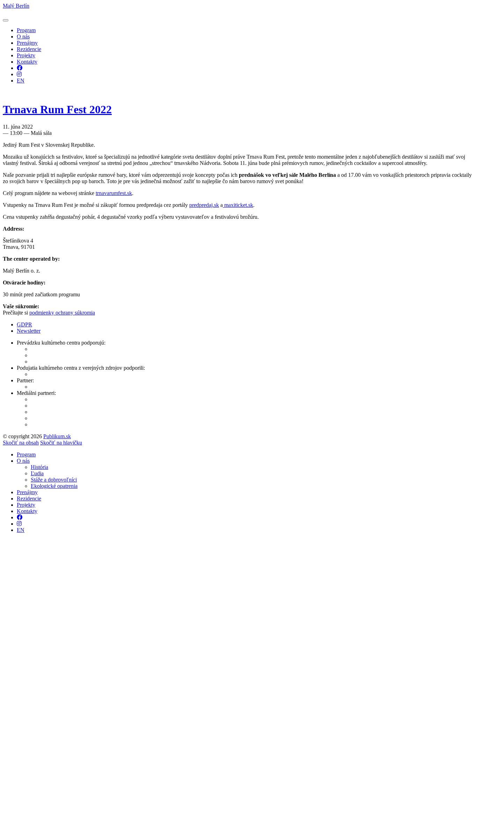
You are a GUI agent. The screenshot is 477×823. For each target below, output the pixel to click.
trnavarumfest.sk (114, 193)
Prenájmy (27, 43)
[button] (5, 20)
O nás (23, 36)
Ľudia (37, 473)
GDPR (24, 324)
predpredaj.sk (204, 205)
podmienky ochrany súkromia (62, 313)
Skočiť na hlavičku (61, 443)
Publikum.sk (57, 436)
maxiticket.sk (238, 205)
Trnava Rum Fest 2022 (57, 109)
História (39, 467)
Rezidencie (29, 49)
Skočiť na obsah (21, 443)
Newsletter (29, 331)
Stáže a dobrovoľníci (54, 480)
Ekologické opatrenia (54, 486)
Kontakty (27, 62)
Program (26, 30)
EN (20, 81)
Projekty (26, 55)
